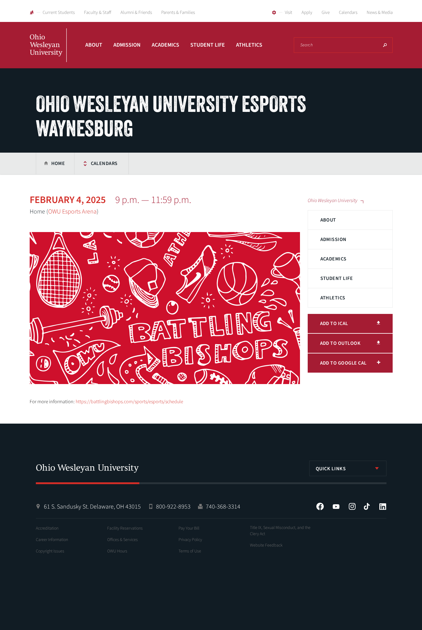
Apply (307, 12)
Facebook (320, 506)
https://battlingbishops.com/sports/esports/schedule (129, 401)
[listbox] (347, 468)
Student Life (207, 45)
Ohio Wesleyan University (48, 52)
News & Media (380, 12)
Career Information (52, 540)
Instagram (352, 506)
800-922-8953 (173, 506)
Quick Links (331, 468)
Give (326, 12)
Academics (165, 45)
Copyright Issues (50, 551)
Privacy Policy (190, 540)
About (93, 45)
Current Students (59, 12)
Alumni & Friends (136, 12)
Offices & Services (122, 540)
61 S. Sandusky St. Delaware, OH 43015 (92, 506)
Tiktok (366, 506)
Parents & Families (178, 12)
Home (58, 163)
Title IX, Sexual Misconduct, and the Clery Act (280, 531)
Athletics (249, 45)
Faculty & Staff (97, 12)
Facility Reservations (125, 528)
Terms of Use (190, 551)
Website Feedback (266, 545)
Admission (127, 45)
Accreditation (47, 528)
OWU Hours (117, 551)
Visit (288, 12)
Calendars (348, 12)
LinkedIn (382, 506)
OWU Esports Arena (72, 211)
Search (385, 45)
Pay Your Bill (189, 528)
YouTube (336, 506)
